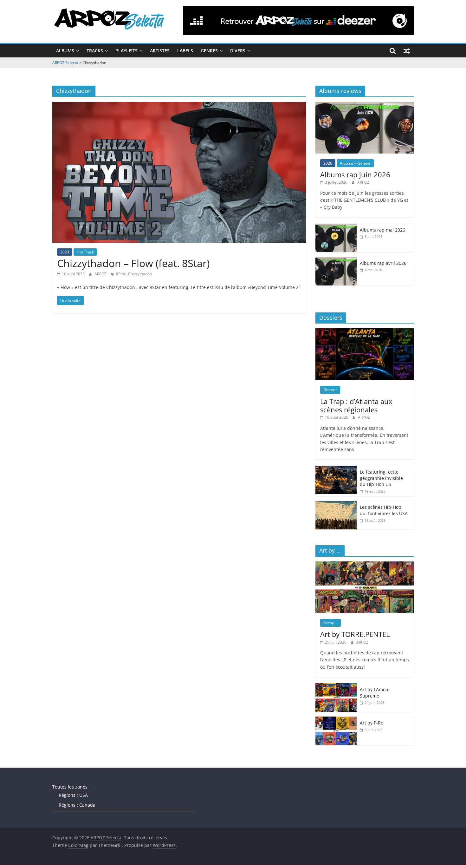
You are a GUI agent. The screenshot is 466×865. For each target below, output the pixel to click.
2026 (327, 163)
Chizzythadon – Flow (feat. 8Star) (133, 263)
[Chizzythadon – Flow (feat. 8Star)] (179, 105)
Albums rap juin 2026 (355, 174)
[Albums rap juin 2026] (364, 105)
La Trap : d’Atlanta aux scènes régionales (356, 405)
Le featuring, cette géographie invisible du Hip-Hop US (381, 478)
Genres (209, 51)
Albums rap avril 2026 (383, 263)
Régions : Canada (77, 805)
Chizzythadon (140, 274)
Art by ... (330, 623)
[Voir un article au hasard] (407, 50)
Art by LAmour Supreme (375, 692)
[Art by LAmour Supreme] (336, 687)
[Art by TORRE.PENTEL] (364, 565)
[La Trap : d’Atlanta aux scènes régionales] (364, 332)
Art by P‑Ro (371, 723)
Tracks (95, 51)
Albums (65, 51)
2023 (64, 252)
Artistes (160, 51)
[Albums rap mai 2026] (336, 227)
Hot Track (85, 252)
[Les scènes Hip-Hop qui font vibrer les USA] (336, 504)
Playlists (126, 51)
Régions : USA (73, 795)
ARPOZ (100, 274)
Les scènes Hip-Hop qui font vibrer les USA (384, 510)
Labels (185, 51)
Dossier (330, 389)
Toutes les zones (69, 787)
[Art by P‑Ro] (336, 720)
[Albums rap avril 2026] (336, 260)
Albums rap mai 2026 (382, 230)
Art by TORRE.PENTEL (355, 634)
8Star (121, 274)
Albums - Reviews (355, 163)
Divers (237, 51)
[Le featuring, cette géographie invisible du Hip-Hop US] (336, 469)
